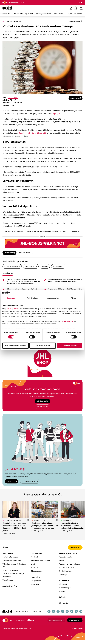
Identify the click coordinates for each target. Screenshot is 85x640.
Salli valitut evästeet (42, 345)
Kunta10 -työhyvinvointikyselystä (32, 133)
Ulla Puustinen (13, 97)
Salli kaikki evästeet (70, 345)
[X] (76, 611)
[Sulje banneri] (82, 292)
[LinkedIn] (81, 611)
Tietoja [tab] (73, 298)
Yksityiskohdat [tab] (32, 298)
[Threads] (67, 611)
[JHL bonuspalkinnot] (42, 243)
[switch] (32, 336)
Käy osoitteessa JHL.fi (30, 481)
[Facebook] (58, 611)
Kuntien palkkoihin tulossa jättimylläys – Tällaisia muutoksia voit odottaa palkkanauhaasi (45, 525)
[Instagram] (62, 611)
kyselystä (57, 113)
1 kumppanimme (13, 309)
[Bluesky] (71, 611)
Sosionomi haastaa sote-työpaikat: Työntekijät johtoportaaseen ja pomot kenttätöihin (65, 280)
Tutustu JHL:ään (42, 407)
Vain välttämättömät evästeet (15, 345)
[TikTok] (49, 611)
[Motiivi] (7, 8)
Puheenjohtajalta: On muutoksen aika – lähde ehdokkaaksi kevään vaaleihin (72, 525)
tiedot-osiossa (67, 321)
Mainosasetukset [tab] (53, 298)
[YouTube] (53, 611)
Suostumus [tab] (11, 298)
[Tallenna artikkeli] (28, 520)
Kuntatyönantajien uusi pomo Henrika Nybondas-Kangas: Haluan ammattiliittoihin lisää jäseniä (14, 527)
